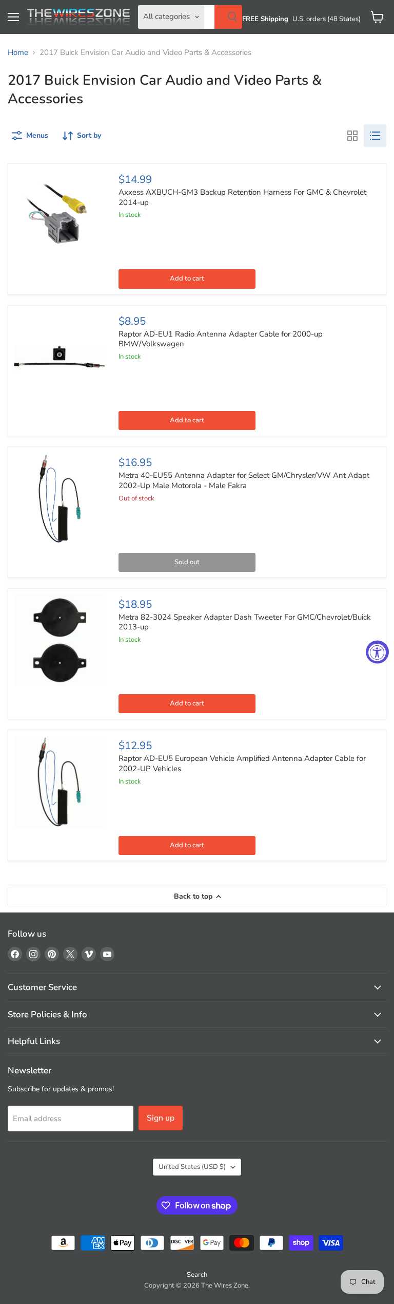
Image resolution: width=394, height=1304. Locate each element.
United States (192, 1166)
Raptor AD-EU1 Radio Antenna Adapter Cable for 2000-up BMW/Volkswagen (221, 339)
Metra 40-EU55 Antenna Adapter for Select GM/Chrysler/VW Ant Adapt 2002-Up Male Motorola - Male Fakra (244, 480)
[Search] (228, 17)
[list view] (375, 135)
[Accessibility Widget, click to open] (377, 652)
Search (197, 1274)
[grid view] (352, 135)
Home (18, 52)
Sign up (160, 1118)
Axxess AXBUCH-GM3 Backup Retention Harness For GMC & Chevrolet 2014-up (242, 197)
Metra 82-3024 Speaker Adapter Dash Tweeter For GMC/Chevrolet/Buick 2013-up (245, 622)
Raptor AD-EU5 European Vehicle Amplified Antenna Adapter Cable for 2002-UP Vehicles (242, 763)
